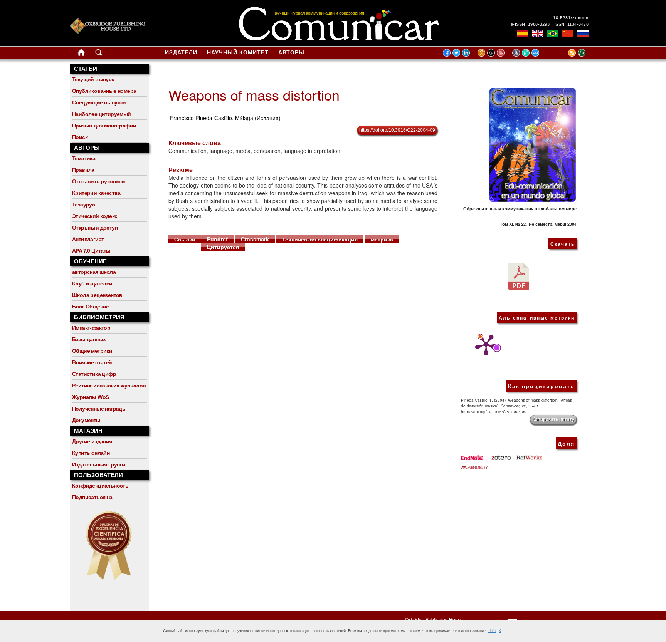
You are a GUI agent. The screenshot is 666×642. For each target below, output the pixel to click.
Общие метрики (92, 351)
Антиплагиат (88, 239)
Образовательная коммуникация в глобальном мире (520, 208)
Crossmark (255, 239)
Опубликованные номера (104, 91)
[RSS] (562, 52)
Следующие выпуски (99, 102)
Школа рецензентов (97, 295)
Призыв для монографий (104, 125)
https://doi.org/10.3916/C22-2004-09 (397, 130)
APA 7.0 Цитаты (91, 251)
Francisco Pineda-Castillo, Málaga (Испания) (225, 118)
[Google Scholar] (482, 52)
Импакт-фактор (91, 328)
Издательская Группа (99, 464)
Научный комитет (238, 52)
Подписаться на (92, 497)
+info (492, 630)
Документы (86, 420)
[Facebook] (447, 52)
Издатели (181, 52)
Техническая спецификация (320, 239)
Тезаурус (83, 204)
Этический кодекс (94, 216)
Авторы (291, 52)
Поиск (79, 137)
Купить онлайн (90, 453)
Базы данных (89, 339)
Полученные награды (99, 409)
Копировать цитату (553, 419)
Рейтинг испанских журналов (109, 385)
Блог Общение (90, 306)
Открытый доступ (95, 228)
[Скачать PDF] (518, 275)
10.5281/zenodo (571, 17)
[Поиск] (99, 54)
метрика (382, 239)
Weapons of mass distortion (254, 94)
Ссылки (184, 239)
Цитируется (223, 247)
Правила (83, 170)
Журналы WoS (90, 397)
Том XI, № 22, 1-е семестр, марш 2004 (538, 224)
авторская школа (94, 272)
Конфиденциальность (100, 486)
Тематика (83, 158)
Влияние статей (92, 362)
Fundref (217, 239)
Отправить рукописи (98, 181)
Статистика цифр (94, 374)
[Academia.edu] (517, 52)
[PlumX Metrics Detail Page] (484, 345)
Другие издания (92, 441)
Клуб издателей (92, 283)
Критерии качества (96, 193)
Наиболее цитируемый (101, 114)
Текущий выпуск (93, 79)
